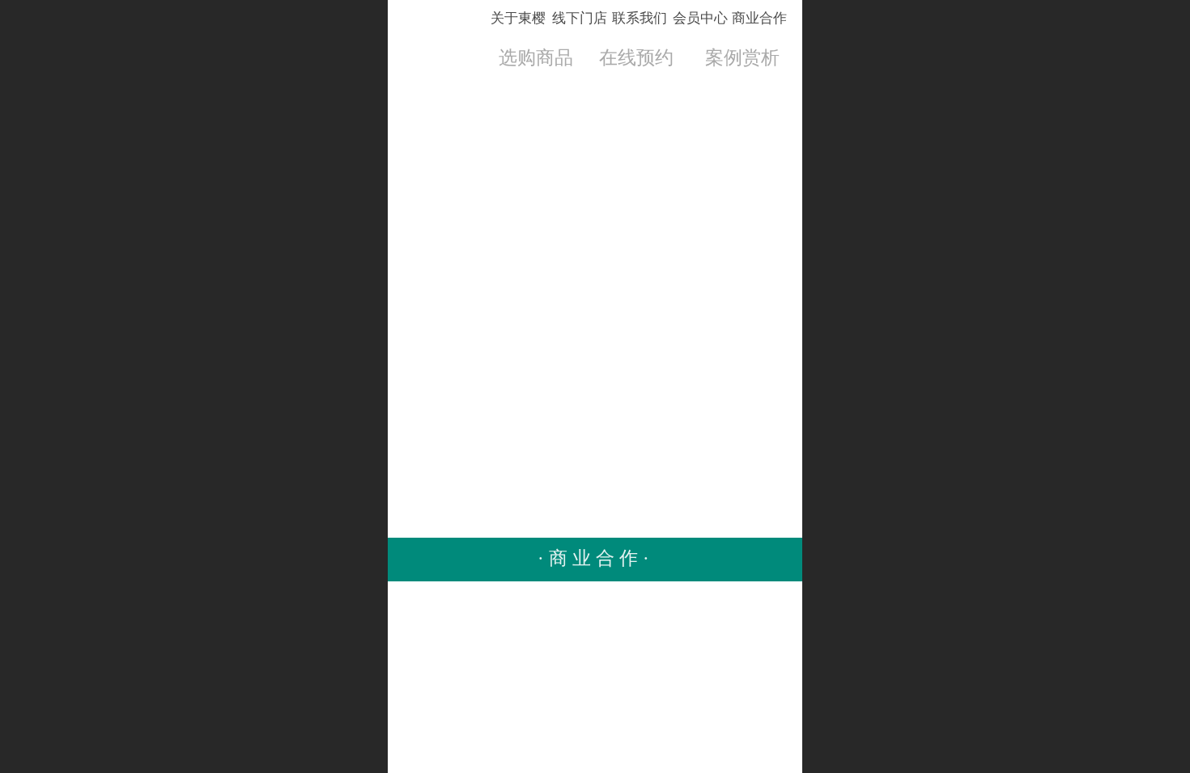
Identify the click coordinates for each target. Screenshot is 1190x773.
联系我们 (639, 18)
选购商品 (536, 57)
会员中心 (700, 18)
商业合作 (759, 18)
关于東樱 (518, 18)
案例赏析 (742, 57)
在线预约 (636, 57)
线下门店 (579, 18)
